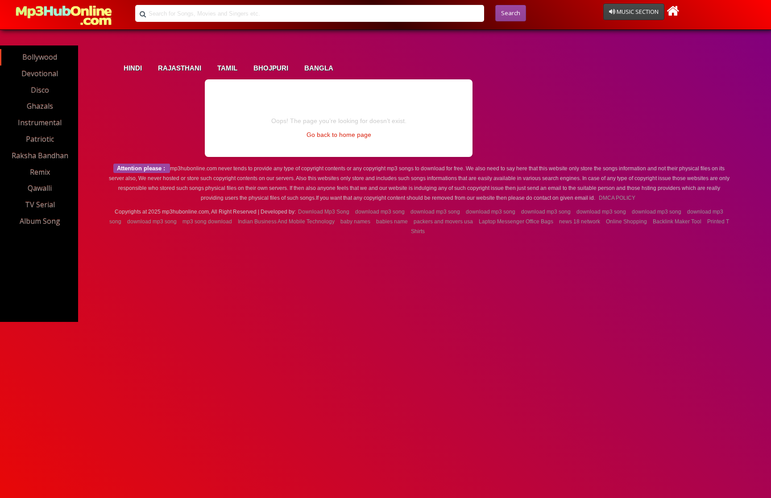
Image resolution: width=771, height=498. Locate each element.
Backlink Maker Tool (677, 221)
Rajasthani (179, 68)
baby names (355, 221)
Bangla (318, 68)
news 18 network (579, 221)
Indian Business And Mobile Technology (286, 221)
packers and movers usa (443, 221)
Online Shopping (626, 221)
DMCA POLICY (617, 198)
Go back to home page (339, 134)
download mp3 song (380, 212)
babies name (392, 221)
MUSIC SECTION (637, 12)
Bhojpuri (270, 68)
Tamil (227, 68)
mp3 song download (207, 221)
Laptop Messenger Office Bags (516, 221)
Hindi (133, 68)
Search (510, 13)
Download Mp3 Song (323, 212)
